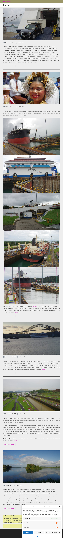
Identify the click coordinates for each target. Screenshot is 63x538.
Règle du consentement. (41, 536)
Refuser (39, 532)
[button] (60, 507)
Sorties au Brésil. (7, 527)
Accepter (28, 532)
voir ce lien (35, 306)
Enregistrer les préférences (53, 532)
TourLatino (6, 1)
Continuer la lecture (10, 66)
